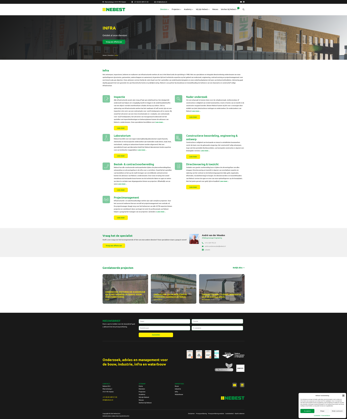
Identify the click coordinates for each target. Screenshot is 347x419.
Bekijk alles (238, 268)
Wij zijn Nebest (202, 9)
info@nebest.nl (162, 2)
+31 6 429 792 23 (210, 243)
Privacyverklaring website (216, 413)
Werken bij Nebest (228, 9)
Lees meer (121, 128)
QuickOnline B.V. (124, 416)
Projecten (176, 9)
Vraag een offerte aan (114, 42)
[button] (343, 395)
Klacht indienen (239, 413)
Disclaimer (191, 413)
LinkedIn (207, 250)
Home (141, 386)
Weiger (322, 411)
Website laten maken (109, 416)
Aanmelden (156, 335)
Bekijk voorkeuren (337, 411)
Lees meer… (159, 122)
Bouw (177, 386)
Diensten (163, 9)
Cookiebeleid (317, 415)
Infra (176, 392)
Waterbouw (179, 394)
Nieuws (215, 9)
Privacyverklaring (325, 415)
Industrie (178, 389)
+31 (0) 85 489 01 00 (141, 2)
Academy (187, 9)
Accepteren (307, 411)
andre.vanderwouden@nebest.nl (215, 246)
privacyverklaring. (121, 327)
